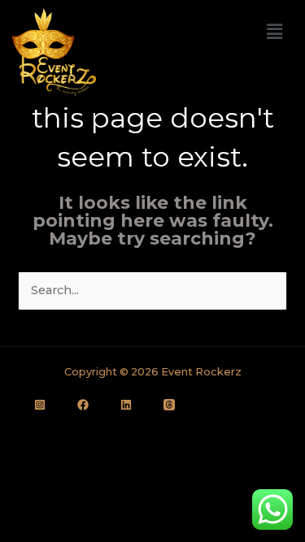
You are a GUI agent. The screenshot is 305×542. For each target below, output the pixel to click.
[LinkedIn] (126, 404)
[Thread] (169, 404)
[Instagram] (39, 404)
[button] (275, 31)
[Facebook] (83, 404)
